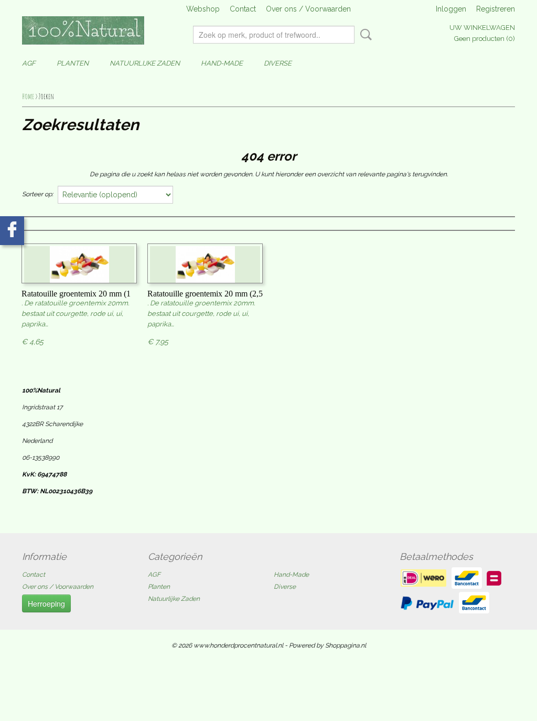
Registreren (495, 9)
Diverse (278, 63)
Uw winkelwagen (482, 27)
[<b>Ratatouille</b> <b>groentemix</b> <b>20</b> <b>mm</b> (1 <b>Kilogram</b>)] (79, 265)
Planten (73, 63)
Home (28, 96)
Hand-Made (222, 63)
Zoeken (364, 35)
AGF (29, 63)
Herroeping (46, 603)
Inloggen (451, 9)
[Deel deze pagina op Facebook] (12, 230)
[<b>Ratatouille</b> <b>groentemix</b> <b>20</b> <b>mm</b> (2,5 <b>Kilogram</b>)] (205, 265)
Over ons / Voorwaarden (308, 9)
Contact (243, 9)
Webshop (203, 9)
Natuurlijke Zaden (145, 63)
